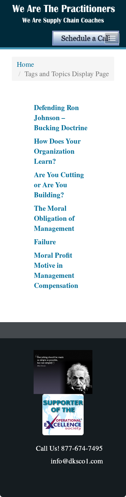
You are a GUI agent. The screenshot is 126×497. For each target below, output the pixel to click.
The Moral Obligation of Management (54, 218)
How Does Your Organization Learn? (57, 151)
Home (25, 64)
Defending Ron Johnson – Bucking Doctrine (60, 117)
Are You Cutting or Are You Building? (59, 184)
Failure (45, 242)
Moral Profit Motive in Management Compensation (56, 270)
